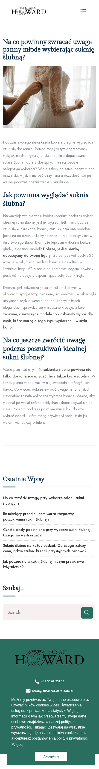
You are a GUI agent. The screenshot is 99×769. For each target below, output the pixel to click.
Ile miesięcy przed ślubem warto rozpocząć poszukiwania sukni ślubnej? (39, 516)
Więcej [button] (17, 744)
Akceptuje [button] (51, 756)
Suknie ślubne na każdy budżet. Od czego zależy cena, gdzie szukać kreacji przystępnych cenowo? (45, 548)
